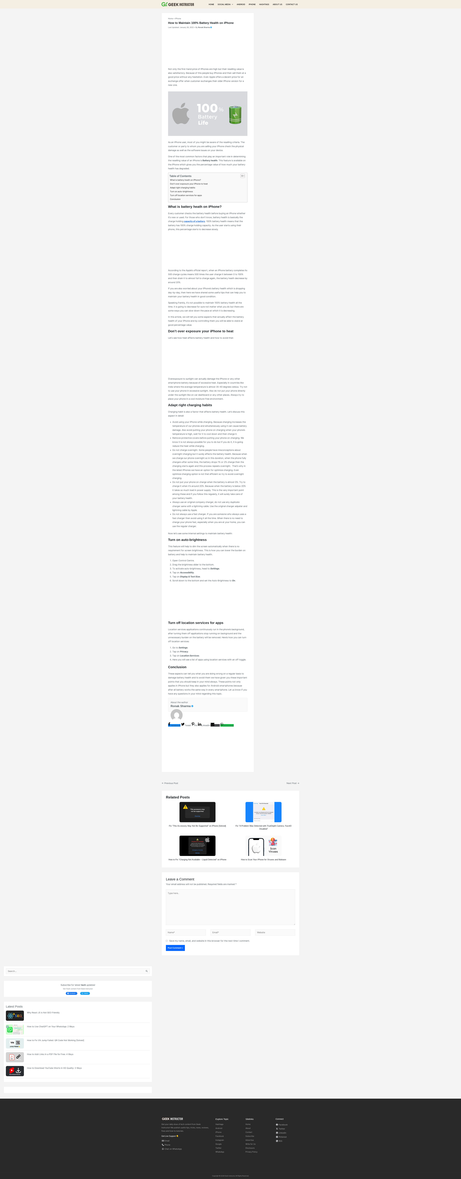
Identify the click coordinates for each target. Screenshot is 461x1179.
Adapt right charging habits (182, 187)
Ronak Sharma (181, 706)
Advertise (250, 1140)
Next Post (293, 783)
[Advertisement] (207, 49)
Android (241, 4)
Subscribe (250, 1136)
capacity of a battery (194, 221)
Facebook (219, 1136)
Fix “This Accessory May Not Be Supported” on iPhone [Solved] (197, 826)
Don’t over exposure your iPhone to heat (189, 184)
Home (211, 4)
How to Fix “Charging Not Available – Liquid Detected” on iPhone (197, 859)
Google (218, 1144)
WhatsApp (219, 1152)
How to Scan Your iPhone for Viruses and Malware (263, 859)
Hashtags (264, 4)
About (248, 1128)
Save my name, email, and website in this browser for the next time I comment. (209, 941)
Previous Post (170, 783)
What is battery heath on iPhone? (185, 180)
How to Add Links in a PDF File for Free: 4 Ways (50, 1054)
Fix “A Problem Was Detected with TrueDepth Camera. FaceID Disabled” (263, 827)
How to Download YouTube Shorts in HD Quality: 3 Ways (54, 1068)
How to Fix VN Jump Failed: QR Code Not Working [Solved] (55, 1040)
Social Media (224, 4)
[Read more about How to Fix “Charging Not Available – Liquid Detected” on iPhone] (197, 845)
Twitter (218, 1148)
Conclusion (175, 199)
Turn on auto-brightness (181, 191)
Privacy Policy (251, 1152)
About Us (277, 4)
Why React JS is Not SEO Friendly (43, 1012)
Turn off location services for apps (186, 195)
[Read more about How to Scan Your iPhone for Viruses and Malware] (264, 845)
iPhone (252, 4)
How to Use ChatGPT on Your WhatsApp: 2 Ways (50, 1026)
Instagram (219, 1140)
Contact (249, 1132)
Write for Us (251, 1144)
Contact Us (292, 4)
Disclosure (250, 1148)
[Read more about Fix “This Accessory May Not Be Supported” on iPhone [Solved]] (197, 812)
